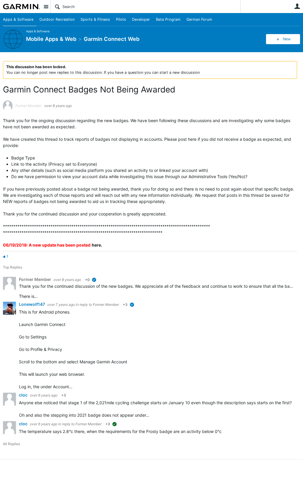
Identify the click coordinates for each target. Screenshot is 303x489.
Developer (141, 19)
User (297, 6)
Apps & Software (18, 19)
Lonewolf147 (32, 304)
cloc (23, 394)
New (287, 39)
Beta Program (168, 19)
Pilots (121, 19)
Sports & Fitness (95, 19)
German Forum (199, 19)
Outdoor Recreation (57, 19)
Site (45, 6)
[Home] (21, 6)
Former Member (106, 304)
